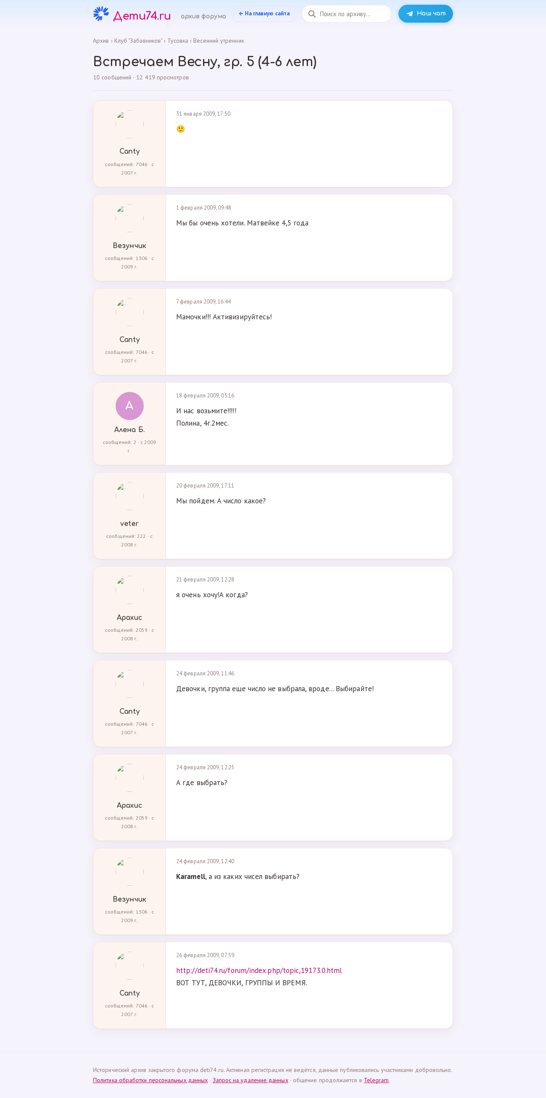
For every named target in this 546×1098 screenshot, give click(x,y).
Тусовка (177, 40)
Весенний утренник (218, 40)
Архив (101, 40)
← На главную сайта (264, 13)
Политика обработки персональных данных (150, 1080)
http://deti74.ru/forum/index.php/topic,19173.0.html (259, 970)
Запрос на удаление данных (250, 1080)
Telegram (376, 1080)
